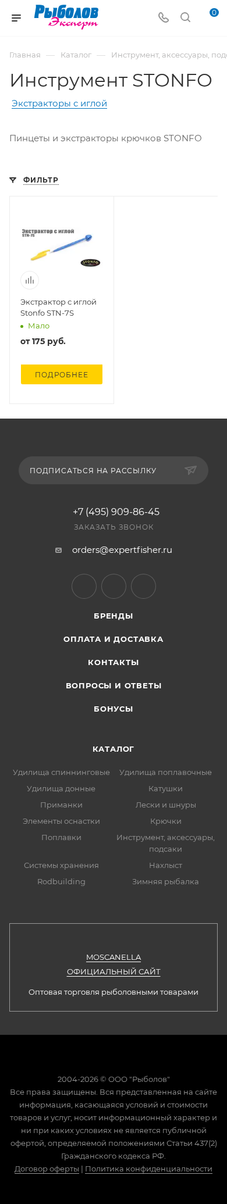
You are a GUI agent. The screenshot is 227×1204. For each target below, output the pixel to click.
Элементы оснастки (61, 821)
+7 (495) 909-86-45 (116, 512)
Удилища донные (61, 788)
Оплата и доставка (113, 639)
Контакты (113, 662)
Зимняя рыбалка (165, 881)
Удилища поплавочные (165, 772)
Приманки (61, 804)
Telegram (84, 586)
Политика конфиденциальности (148, 1168)
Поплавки (61, 837)
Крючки (166, 821)
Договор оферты (47, 1168)
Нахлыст (165, 865)
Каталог (114, 748)
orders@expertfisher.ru (122, 549)
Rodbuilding (61, 881)
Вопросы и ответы (114, 685)
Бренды (113, 615)
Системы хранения (61, 865)
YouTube (113, 586)
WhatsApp (143, 586)
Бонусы (113, 708)
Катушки (165, 788)
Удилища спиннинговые (61, 772)
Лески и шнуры (166, 804)
